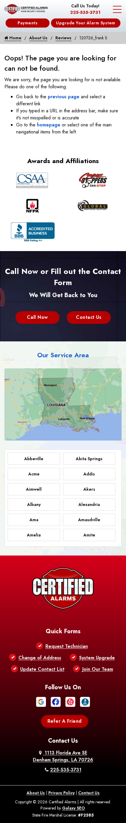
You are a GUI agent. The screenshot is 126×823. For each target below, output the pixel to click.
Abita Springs (89, 459)
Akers (89, 489)
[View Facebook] (56, 701)
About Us (38, 38)
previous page (63, 96)
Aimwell (34, 489)
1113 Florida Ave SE (63, 756)
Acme (34, 474)
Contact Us (88, 317)
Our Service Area (63, 355)
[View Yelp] (70, 701)
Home (14, 38)
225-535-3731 (85, 12)
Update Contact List (42, 669)
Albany (34, 504)
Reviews (63, 38)
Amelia (34, 535)
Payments (28, 23)
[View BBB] (85, 701)
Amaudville (89, 520)
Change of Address (39, 657)
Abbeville (33, 459)
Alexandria (89, 504)
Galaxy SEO (73, 808)
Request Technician (66, 646)
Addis (89, 474)
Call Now (37, 317)
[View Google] (41, 701)
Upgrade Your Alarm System (85, 23)
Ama (34, 520)
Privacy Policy (61, 793)
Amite (89, 535)
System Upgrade (97, 657)
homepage (48, 124)
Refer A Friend (64, 721)
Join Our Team (97, 669)
